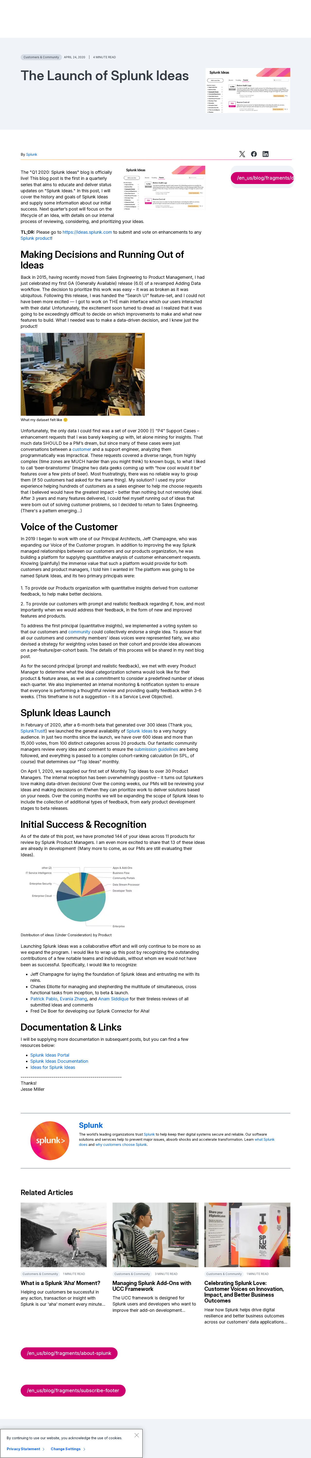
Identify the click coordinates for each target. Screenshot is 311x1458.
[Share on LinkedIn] (265, 154)
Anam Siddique (113, 998)
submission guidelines (156, 749)
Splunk (31, 154)
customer (81, 449)
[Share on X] (242, 154)
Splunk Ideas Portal (49, 1055)
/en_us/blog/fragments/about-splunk (69, 1353)
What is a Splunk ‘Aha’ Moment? (60, 1283)
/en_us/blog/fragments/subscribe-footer (73, 1390)
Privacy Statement (23, 1449)
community (79, 631)
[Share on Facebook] (254, 154)
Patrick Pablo (43, 998)
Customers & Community (41, 57)
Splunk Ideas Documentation (59, 1061)
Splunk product (36, 238)
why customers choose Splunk (121, 1144)
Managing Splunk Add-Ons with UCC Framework (151, 1286)
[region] (71, 1443)
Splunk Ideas (139, 731)
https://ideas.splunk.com (87, 232)
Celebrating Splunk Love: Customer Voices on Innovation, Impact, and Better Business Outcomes (244, 1292)
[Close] (136, 1435)
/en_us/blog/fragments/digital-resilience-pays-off (265, 178)
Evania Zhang (73, 998)
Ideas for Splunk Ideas (52, 1067)
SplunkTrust (32, 731)
